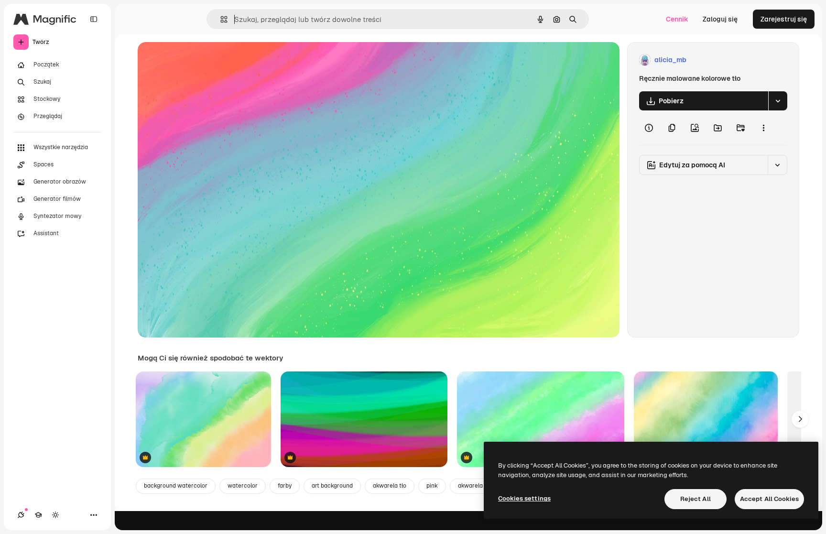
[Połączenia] (21, 515)
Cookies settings (524, 498)
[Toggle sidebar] (93, 19)
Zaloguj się (720, 19)
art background (332, 486)
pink (432, 486)
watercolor (243, 486)
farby (285, 486)
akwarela (470, 486)
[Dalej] (800, 419)
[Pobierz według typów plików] (777, 100)
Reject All (695, 499)
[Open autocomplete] (220, 19)
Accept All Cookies (769, 499)
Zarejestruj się (784, 19)
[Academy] (38, 515)
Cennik (677, 19)
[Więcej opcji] (763, 127)
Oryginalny (203, 60)
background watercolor (175, 486)
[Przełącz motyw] (55, 515)
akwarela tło (389, 486)
